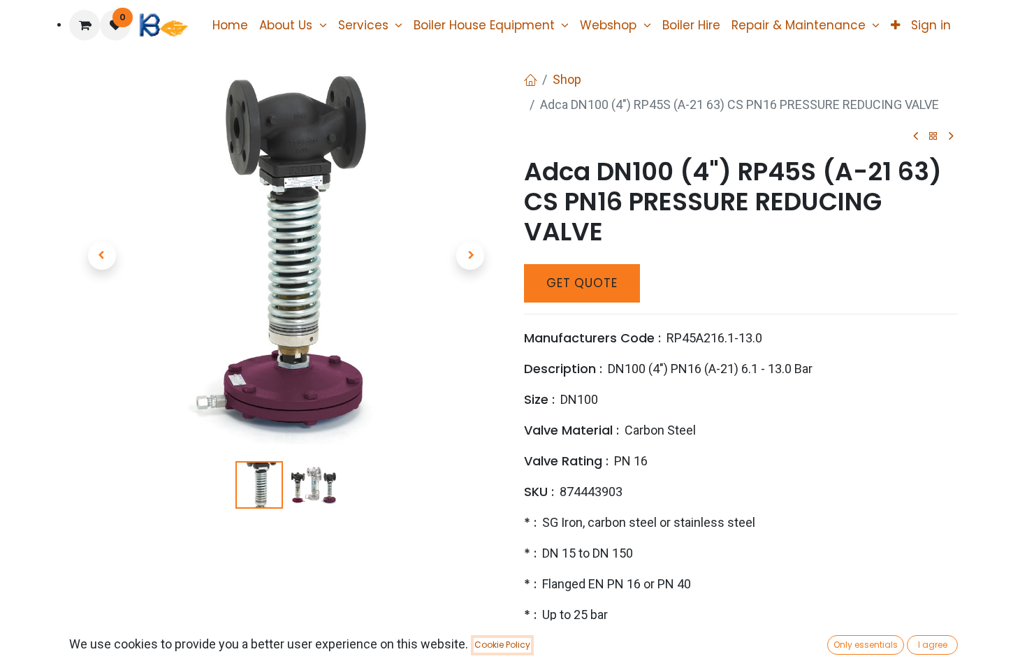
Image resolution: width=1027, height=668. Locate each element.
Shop (567, 79)
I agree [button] (932, 645)
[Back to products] (933, 136)
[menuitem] (230, 25)
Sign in (931, 25)
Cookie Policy (502, 645)
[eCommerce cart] (84, 25)
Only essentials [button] (865, 645)
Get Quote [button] (582, 283)
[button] (101, 256)
